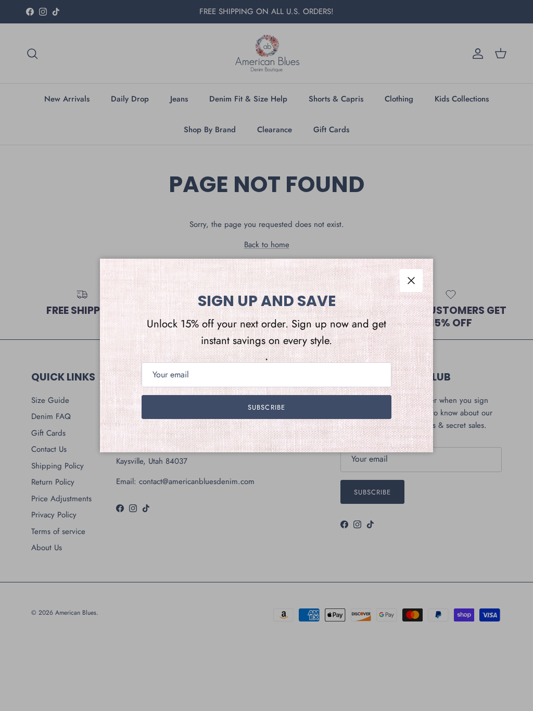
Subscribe (266, 407)
